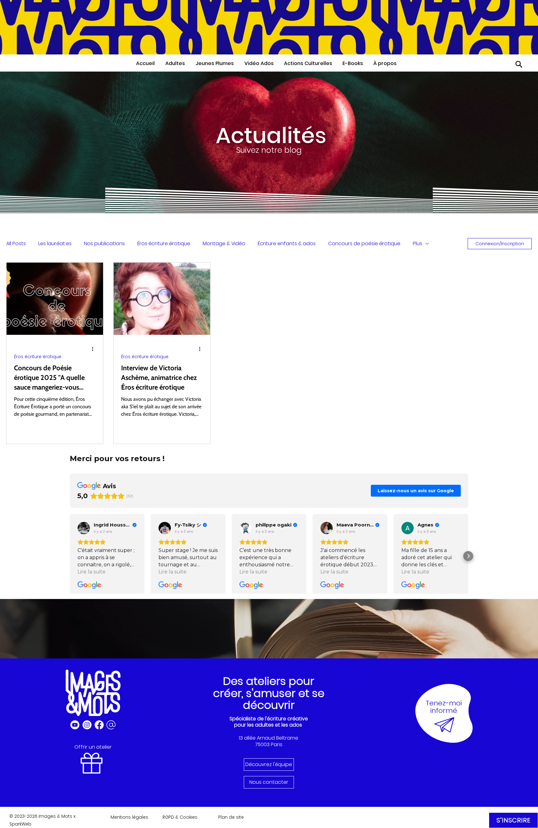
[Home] (519, 64)
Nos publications (104, 243)
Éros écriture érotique (163, 243)
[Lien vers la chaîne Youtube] (74, 724)
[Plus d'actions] (94, 349)
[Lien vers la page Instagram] (87, 724)
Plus (417, 243)
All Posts (16, 243)
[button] (177, 63)
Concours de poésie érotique (364, 243)
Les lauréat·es (55, 243)
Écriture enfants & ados (287, 243)
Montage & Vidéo (224, 243)
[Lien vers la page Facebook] (99, 724)
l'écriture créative (286, 718)
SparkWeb (20, 824)
